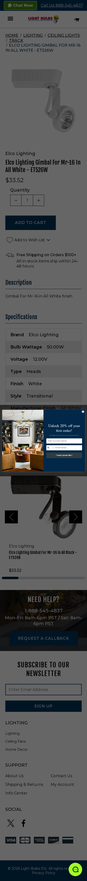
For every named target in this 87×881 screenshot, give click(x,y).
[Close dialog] (83, 411)
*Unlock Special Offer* (64, 455)
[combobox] (50, 447)
